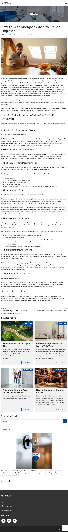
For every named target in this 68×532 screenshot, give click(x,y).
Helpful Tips (28, 35)
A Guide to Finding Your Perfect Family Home (15, 391)
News (32, 35)
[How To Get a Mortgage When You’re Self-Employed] (34, 56)
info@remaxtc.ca (8, 510)
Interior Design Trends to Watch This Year (49, 344)
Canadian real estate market (50, 108)
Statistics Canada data (25, 85)
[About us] (34, 451)
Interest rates (29, 201)
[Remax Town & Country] (5, 3)
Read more (26, 362)
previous (14, 310)
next (52, 309)
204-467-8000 (8, 506)
